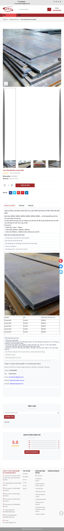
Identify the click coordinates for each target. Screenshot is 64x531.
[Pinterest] (22, 193)
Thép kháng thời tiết (40, 499)
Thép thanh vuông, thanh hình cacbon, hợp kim (40, 509)
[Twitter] (56, 1)
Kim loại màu (38, 475)
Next (60, 128)
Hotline (57, 9)
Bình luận (21, 205)
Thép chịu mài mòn (14, 19)
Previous (4, 128)
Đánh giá (30, 205)
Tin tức (24, 485)
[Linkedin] (60, 1)
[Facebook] (54, 1)
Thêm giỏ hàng (25, 185)
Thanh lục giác (39, 488)
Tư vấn (24, 482)
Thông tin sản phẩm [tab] (9, 205)
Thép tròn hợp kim (40, 514)
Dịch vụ (25, 479)
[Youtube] (58, 1)
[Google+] (18, 193)
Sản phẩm (25, 476)
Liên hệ (24, 488)
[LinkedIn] (26, 193)
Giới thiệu (25, 473)
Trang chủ (5, 19)
